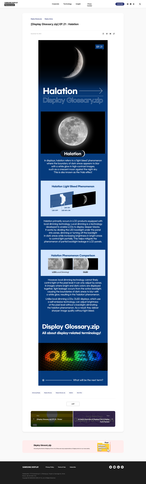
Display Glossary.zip (60, 392)
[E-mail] (110, 33)
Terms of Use (62, 467)
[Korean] (122, 467)
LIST (73, 404)
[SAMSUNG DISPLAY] (110, 467)
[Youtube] (114, 467)
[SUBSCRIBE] (119, 4)
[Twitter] (106, 33)
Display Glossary (48, 392)
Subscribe (73, 467)
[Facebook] (103, 33)
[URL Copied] (114, 33)
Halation (71, 392)
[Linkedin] (118, 467)
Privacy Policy (50, 467)
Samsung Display (36, 392)
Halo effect (79, 392)
